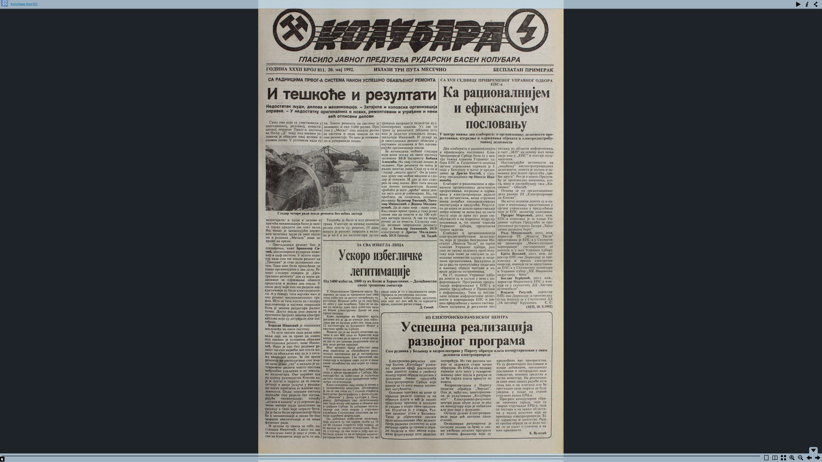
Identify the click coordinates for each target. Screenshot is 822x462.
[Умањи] (800, 457)
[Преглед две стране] (775, 457)
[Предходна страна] (817, 457)
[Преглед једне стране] (766, 457)
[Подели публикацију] (815, 4)
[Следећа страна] (809, 457)
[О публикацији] (807, 4)
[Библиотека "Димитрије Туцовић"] (5, 4)
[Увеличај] (792, 457)
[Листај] (798, 4)
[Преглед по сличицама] (783, 457)
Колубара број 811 (24, 4)
